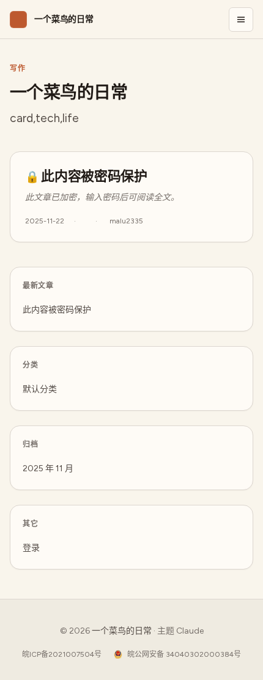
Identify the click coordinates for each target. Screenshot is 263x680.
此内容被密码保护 (94, 176)
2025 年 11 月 (48, 468)
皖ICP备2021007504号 (62, 654)
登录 (31, 548)
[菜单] (241, 19)
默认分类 (40, 389)
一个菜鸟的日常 (122, 631)
